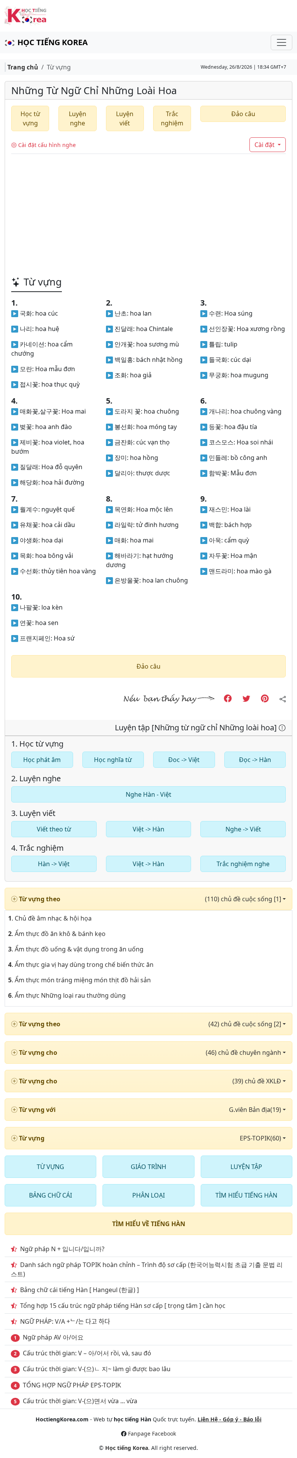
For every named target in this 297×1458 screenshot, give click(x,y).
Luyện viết (124, 118)
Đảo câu (243, 114)
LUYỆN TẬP (246, 1166)
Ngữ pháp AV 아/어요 (53, 1337)
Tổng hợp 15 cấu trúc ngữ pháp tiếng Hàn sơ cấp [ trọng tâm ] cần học (122, 1305)
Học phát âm (42, 759)
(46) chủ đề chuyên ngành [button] (244, 1052)
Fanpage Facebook (152, 1433)
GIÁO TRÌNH (148, 1166)
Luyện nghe (77, 118)
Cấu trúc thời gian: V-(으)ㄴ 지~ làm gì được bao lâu (97, 1369)
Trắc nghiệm (172, 118)
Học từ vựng (30, 118)
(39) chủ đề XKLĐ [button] (257, 1081)
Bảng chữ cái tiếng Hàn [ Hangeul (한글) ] (79, 1290)
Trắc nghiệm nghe (243, 864)
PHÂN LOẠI (148, 1195)
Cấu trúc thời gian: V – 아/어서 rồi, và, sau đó (87, 1353)
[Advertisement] (148, 212)
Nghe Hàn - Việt (148, 794)
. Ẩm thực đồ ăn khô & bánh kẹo (57, 933)
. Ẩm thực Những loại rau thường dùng (67, 995)
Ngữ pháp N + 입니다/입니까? (62, 1249)
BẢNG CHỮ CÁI (50, 1195)
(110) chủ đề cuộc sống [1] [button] (244, 899)
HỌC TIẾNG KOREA (52, 42)
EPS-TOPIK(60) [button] (261, 1138)
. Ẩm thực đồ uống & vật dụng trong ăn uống (75, 949)
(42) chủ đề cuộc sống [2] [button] (245, 1024)
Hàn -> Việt (54, 864)
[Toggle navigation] (281, 42)
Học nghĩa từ (113, 759)
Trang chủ (22, 67)
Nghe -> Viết (243, 829)
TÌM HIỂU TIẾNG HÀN (246, 1195)
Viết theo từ (54, 829)
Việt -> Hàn (148, 829)
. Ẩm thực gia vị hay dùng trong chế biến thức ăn (81, 964)
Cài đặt (265, 144)
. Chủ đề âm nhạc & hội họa (50, 918)
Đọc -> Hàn (255, 759)
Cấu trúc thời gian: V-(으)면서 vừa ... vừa (80, 1401)
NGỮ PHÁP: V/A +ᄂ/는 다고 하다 (65, 1321)
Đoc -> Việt (184, 759)
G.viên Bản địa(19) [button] (256, 1109)
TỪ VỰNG (50, 1166)
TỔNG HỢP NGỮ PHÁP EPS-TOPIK (72, 1385)
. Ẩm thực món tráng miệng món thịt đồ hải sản (79, 980)
